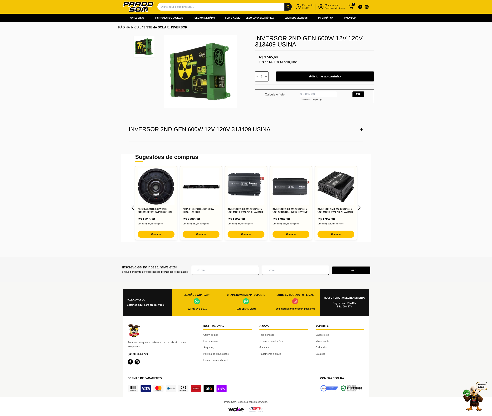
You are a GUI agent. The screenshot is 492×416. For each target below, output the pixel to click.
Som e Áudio (232, 18)
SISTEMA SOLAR (156, 27)
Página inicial (129, 27)
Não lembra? (311, 99)
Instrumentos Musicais (169, 18)
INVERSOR (179, 27)
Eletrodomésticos (296, 18)
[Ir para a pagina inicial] (138, 7)
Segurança (209, 347)
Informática (325, 18)
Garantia (264, 347)
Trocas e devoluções (271, 341)
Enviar (351, 270)
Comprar (156, 234)
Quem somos (210, 334)
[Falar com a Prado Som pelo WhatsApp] (475, 396)
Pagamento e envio (270, 353)
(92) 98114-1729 (138, 353)
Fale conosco (266, 334)
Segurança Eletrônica (260, 18)
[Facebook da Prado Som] (360, 6)
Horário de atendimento (216, 360)
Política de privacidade (216, 353)
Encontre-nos (210, 341)
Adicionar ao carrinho (325, 76)
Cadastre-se (322, 334)
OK (358, 94)
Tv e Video (350, 18)
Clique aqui (317, 99)
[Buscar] (288, 7)
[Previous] (133, 208)
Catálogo (320, 353)
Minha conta (322, 341)
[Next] (359, 208)
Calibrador (321, 347)
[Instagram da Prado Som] (366, 6)
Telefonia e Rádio (204, 18)
